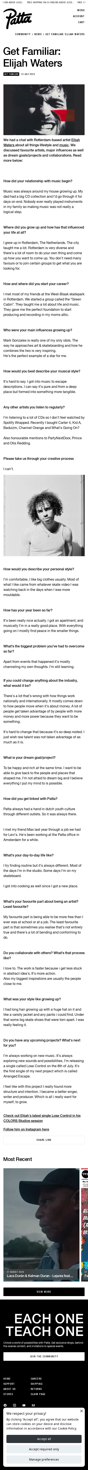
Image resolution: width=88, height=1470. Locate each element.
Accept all (44, 1439)
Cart (81, 22)
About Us (9, 1389)
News (38, 34)
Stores (8, 1394)
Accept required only (44, 1449)
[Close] (81, 1411)
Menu (81, 10)
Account (79, 16)
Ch (5, 1116)
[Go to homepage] (17, 19)
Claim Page (38, 1394)
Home (7, 1378)
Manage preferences (44, 1459)
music (64, 145)
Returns (36, 1389)
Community (23, 34)
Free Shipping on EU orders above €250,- (44, 2)
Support (9, 1383)
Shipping (37, 1383)
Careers (36, 1378)
